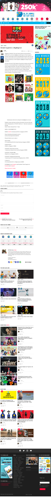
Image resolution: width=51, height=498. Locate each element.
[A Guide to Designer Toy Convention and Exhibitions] (8, 395)
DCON (20, 460)
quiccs (20, 476)
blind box (20, 457)
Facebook (7, 165)
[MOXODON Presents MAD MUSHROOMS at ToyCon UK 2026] (8, 380)
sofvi (22, 479)
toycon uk (15, 482)
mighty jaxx (16, 473)
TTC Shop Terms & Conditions (5, 483)
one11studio (4, 186)
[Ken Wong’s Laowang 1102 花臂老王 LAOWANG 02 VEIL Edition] (8, 414)
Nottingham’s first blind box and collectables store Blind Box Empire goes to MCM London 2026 (25, 348)
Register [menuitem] (6, 0)
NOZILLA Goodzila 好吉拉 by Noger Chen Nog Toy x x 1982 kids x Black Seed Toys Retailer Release (25, 440)
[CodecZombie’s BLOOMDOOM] (8, 292)
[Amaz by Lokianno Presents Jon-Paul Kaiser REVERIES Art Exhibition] (25, 274)
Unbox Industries (16, 485)
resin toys (15, 478)
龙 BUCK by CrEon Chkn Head (24, 316)
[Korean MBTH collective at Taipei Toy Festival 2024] (8, 274)
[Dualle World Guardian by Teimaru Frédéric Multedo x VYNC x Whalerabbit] (25, 292)
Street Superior (14, 186)
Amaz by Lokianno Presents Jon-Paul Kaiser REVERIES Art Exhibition (24, 282)
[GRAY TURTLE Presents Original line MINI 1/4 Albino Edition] (8, 361)
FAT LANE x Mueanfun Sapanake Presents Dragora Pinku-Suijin (25, 338)
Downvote (25, 228)
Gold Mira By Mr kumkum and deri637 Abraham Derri (8, 317)
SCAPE (9, 131)
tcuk (19, 481)
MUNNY (20, 473)
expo (24, 185)
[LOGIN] (45, 23)
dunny (21, 463)
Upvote (7, 228)
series (19, 478)
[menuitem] (1, 1)
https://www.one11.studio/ (10, 168)
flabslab (28, 185)
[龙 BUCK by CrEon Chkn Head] (25, 310)
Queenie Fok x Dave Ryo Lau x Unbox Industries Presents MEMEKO (25, 328)
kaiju (15, 470)
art (2, 185)
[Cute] (4, 306)
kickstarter (18, 470)
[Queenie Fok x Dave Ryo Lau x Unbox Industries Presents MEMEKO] (8, 331)
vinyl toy (21, 186)
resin (8, 186)
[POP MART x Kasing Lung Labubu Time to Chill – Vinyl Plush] (25, 395)
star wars (15, 481)
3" (14, 457)
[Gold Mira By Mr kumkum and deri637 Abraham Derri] (8, 310)
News (2, 279)
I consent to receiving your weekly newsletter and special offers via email (44, 485)
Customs (15, 460)
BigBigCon (6, 185)
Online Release (16, 475)
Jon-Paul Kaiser (16, 469)
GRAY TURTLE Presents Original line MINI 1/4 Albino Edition (25, 358)
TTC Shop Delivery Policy (4, 484)
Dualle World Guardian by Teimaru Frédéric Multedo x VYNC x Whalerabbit (24, 300)
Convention (12, 185)
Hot (2, 391)
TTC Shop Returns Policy (4, 485)
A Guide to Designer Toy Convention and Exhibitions (7, 401)
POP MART (16, 476)
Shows (22, 279)
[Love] (33, 45)
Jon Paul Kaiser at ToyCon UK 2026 (25, 367)
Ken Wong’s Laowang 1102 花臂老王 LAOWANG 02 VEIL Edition (8, 420)
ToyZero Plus (16, 484)
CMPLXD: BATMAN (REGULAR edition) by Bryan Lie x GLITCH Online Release (25, 420)
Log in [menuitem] (3, 0)
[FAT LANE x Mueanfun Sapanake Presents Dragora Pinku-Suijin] (8, 341)
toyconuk (20, 482)
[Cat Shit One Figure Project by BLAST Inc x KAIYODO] (8, 433)
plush (21, 475)
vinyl (21, 485)
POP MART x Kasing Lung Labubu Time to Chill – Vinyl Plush (24, 402)
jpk (20, 469)
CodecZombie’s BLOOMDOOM (8, 298)
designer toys (16, 463)
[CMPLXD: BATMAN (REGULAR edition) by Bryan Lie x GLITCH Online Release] (25, 414)
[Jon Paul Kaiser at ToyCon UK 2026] (8, 370)
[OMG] (21, 289)
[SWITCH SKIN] (41, 23)
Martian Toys (20, 472)
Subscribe (42, 489)
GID (18, 466)
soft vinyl (15, 479)
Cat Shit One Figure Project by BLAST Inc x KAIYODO (8, 439)
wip (19, 487)
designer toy (19, 185)
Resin (5, 279)
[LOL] (21, 306)
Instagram (14, 164)
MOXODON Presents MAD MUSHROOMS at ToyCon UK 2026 (25, 377)
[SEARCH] (42, 23)
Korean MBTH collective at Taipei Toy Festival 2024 (7, 281)
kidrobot (15, 472)
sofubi (19, 479)
